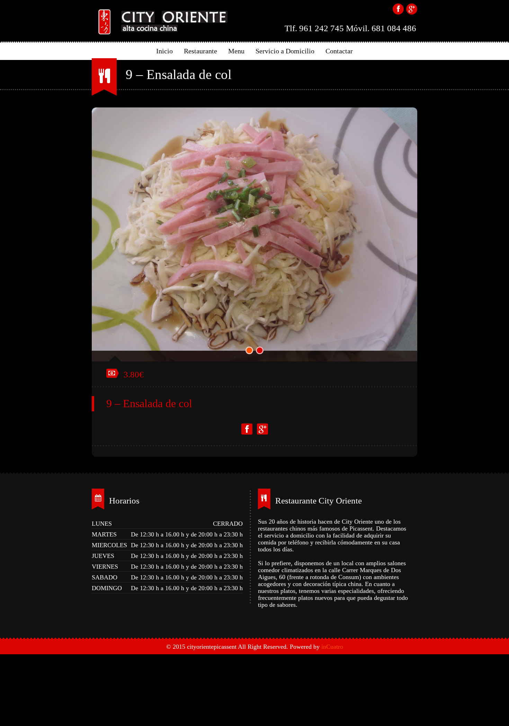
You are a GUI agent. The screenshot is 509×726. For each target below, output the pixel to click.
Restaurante (200, 51)
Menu (236, 51)
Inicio (164, 51)
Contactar (339, 51)
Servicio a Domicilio (285, 51)
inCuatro (332, 635)
